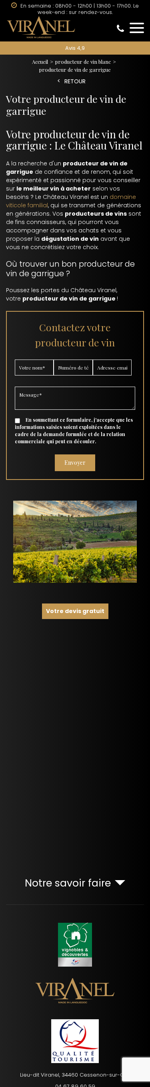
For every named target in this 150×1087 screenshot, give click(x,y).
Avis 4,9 (75, 48)
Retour (75, 81)
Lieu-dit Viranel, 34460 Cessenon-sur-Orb (75, 1075)
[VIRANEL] (75, 27)
